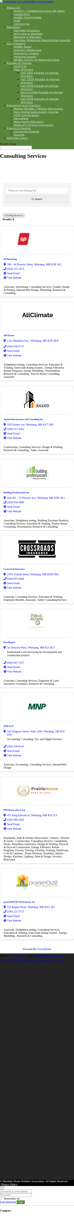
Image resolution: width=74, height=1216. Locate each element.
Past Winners (23, 69)
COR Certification (26, 115)
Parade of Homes (19, 63)
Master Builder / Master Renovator (38, 108)
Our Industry (16, 43)
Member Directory (27, 30)
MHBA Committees (27, 17)
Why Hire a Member (28, 33)
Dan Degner (9, 642)
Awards (19, 134)
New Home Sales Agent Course (36, 112)
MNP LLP (8, 726)
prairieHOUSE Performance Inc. (20, 902)
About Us (13, 7)
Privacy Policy (9, 1184)
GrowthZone (44, 949)
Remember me (11, 1198)
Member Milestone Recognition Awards (42, 40)
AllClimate (9, 335)
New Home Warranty (29, 121)
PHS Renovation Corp (14, 810)
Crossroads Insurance (14, 569)
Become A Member (27, 37)
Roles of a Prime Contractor (34, 125)
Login (20, 1202)
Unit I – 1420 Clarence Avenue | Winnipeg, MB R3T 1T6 (31, 960)
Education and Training (24, 105)
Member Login (17, 138)
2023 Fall (20, 66)
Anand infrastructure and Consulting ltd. (23, 419)
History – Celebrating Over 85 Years (39, 11)
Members (13, 27)
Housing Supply (25, 56)
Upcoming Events (26, 131)
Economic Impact (26, 53)
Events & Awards (19, 128)
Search (38, 199)
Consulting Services (13, 215)
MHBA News (22, 46)
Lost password (8, 1201)
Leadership (22, 14)
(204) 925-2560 (16, 955)
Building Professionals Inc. (17, 492)
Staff (17, 20)
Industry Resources (27, 50)
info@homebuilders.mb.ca (49, 955)
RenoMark (21, 118)
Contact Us (22, 24)
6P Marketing (10, 259)
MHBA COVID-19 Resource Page (37, 59)
